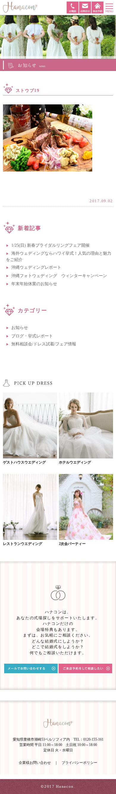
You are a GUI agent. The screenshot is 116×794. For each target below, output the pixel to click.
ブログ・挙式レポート (32, 336)
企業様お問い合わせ (35, 763)
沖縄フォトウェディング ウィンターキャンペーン (59, 276)
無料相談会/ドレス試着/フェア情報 (43, 344)
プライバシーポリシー (79, 763)
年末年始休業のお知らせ (34, 284)
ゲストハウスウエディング (24, 462)
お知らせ (19, 327)
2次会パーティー (72, 544)
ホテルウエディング (75, 462)
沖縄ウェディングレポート (36, 267)
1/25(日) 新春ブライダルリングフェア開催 (50, 245)
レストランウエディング (22, 544)
